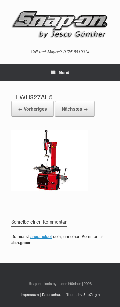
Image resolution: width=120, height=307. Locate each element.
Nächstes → (75, 109)
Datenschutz (52, 294)
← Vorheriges (32, 109)
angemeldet (41, 236)
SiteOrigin (91, 294)
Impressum (30, 294)
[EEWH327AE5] (49, 189)
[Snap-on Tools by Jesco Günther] (60, 24)
